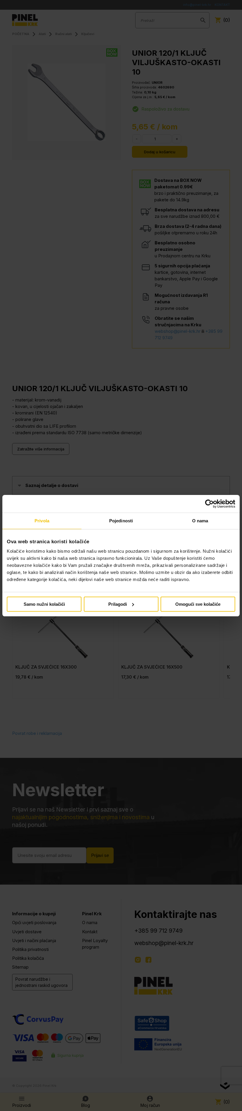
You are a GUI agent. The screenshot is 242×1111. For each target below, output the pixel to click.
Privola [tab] (42, 520)
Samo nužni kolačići (44, 604)
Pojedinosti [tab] (121, 520)
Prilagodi (117, 604)
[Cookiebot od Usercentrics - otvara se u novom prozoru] (209, 503)
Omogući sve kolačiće (197, 604)
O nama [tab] (200, 520)
